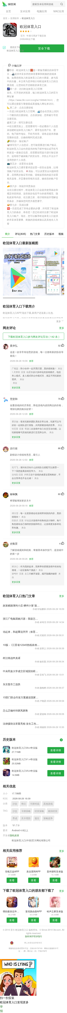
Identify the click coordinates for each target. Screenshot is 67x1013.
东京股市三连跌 (11, 684)
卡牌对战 (34, 803)
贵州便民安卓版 (55, 871)
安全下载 (44, 48)
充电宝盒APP (12, 871)
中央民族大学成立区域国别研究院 (21, 671)
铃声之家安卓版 (55, 911)
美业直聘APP (33, 871)
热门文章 (35, 234)
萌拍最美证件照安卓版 (12, 911)
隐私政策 (14, 835)
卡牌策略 (26, 811)
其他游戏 (48, 803)
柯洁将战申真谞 (11, 658)
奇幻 (23, 803)
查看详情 (55, 750)
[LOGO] (9, 4)
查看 (12, 880)
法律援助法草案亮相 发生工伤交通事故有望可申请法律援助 (21, 723)
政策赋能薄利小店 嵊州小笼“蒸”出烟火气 (21, 605)
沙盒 (15, 803)
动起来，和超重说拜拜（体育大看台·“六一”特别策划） (21, 631)
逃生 (37, 818)
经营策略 (39, 811)
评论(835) (20, 234)
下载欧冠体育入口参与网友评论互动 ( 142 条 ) (33, 336)
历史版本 (49, 234)
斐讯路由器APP (33, 911)
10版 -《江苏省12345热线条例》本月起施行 (21, 645)
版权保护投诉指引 (33, 936)
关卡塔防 (26, 818)
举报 (1, 1008)
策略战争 (48, 818)
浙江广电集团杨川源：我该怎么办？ (21, 618)
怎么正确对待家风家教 (15, 710)
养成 (15, 818)
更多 (61, 328)
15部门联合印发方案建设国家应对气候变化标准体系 (21, 697)
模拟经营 (52, 811)
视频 (60, 234)
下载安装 (42, 35)
